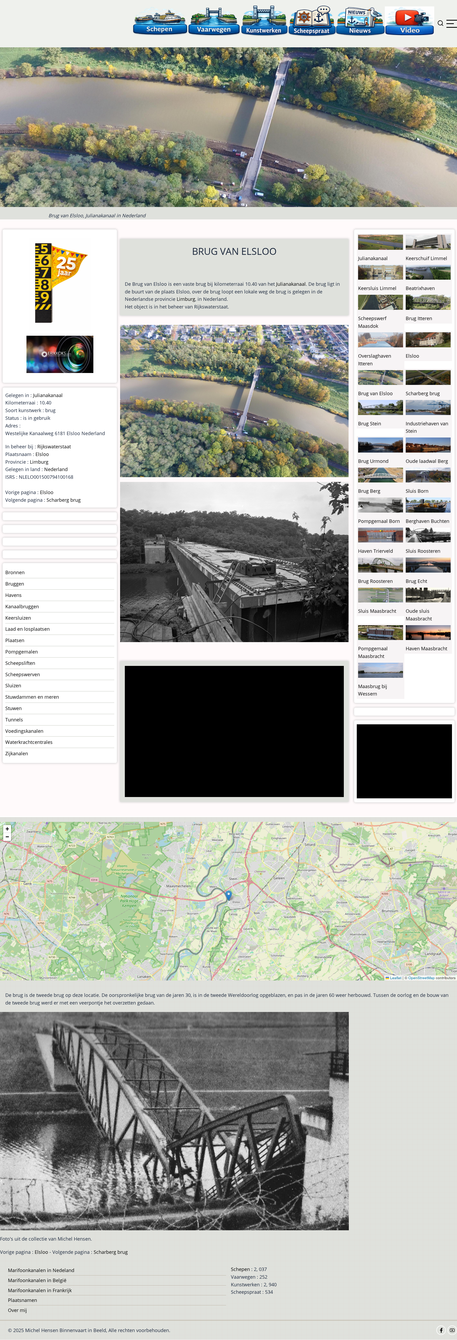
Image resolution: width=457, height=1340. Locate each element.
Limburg (186, 299)
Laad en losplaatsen (27, 629)
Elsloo (42, 454)
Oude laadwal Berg (427, 461)
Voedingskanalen (24, 731)
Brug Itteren (419, 318)
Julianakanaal (291, 284)
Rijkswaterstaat (54, 446)
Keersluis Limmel (377, 288)
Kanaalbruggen (22, 606)
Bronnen (15, 572)
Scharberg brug (64, 500)
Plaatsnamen (22, 1300)
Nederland (56, 469)
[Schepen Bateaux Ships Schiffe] (160, 20)
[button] (228, 895)
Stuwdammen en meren (32, 697)
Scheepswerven (22, 674)
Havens (13, 595)
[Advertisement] (235, 732)
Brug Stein (369, 423)
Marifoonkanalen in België (37, 1280)
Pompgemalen (21, 651)
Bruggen (14, 584)
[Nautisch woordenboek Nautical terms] (312, 20)
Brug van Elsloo (375, 393)
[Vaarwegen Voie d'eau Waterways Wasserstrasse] (214, 20)
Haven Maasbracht (426, 648)
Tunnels (14, 719)
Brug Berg (369, 491)
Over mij (17, 1310)
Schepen (240, 1269)
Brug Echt (416, 581)
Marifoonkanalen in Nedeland (41, 1270)
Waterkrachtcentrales (29, 742)
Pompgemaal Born (379, 521)
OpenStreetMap (421, 977)
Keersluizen (18, 618)
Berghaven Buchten (427, 521)
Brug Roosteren (375, 581)
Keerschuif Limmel (426, 258)
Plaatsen (14, 640)
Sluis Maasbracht (377, 611)
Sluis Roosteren (423, 551)
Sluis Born (417, 491)
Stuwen (13, 708)
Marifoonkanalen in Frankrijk (40, 1290)
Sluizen (13, 685)
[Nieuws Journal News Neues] (360, 20)
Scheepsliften (20, 663)
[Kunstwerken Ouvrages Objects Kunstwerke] (264, 20)
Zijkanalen (16, 753)
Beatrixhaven (420, 288)
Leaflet (395, 977)
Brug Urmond (373, 461)
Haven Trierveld (375, 551)
